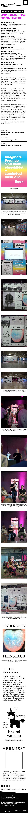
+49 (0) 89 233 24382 (9, 805)
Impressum (17, 810)
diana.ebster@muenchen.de (10, 803)
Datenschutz (24, 810)
